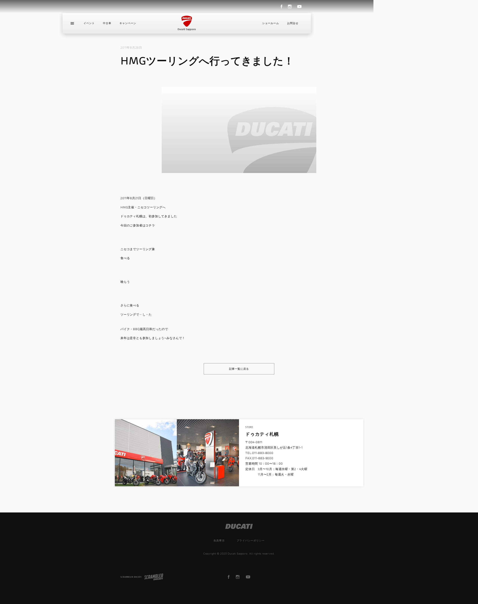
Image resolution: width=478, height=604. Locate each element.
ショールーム (270, 23)
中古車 (107, 23)
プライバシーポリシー (251, 540)
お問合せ (292, 23)
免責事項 (219, 540)
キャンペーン (128, 23)
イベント (89, 23)
